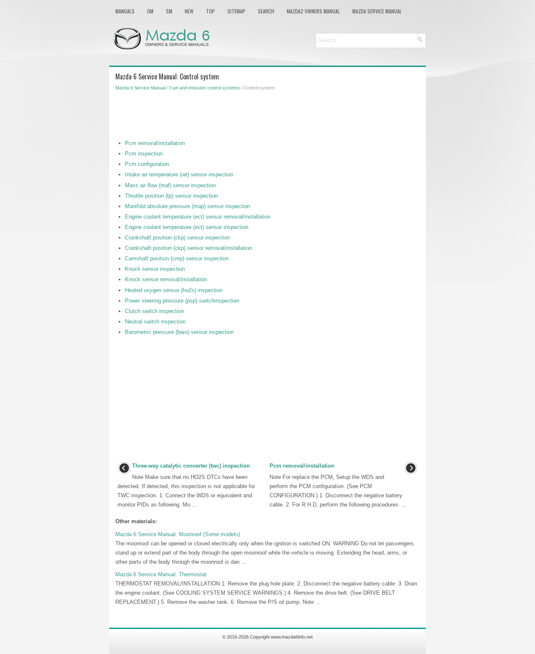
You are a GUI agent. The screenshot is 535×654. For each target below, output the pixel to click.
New (189, 11)
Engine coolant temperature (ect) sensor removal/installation (197, 217)
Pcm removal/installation (155, 143)
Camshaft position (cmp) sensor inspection (177, 258)
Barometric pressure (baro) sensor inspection (179, 332)
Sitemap (236, 11)
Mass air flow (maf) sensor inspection (170, 185)
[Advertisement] (267, 113)
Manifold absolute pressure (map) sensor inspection (187, 206)
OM (150, 11)
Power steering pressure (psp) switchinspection (182, 301)
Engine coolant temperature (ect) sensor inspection (186, 227)
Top (210, 11)
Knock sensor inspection (155, 269)
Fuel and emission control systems (204, 87)
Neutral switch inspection (155, 321)
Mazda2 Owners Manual (313, 11)
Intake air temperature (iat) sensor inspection (179, 174)
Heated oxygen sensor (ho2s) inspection (173, 290)
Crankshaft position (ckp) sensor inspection (177, 237)
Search (266, 11)
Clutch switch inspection (154, 311)
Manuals (125, 11)
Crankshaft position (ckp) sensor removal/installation (188, 248)
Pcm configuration (147, 164)
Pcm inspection (144, 153)
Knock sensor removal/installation (166, 279)
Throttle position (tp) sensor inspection (171, 196)
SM (169, 11)
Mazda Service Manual (377, 11)
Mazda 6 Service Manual (140, 87)
